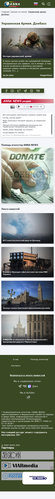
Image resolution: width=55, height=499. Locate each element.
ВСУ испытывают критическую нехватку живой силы (24, 115)
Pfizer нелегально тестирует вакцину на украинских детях (24, 121)
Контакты (15, 365)
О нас (15, 359)
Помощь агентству (39, 359)
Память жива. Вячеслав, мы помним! (18, 130)
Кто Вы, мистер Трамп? (12, 118)
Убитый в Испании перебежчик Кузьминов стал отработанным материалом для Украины (22, 126)
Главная (5, 12)
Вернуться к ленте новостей (27, 375)
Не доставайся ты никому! (13, 132)
